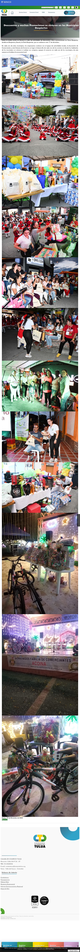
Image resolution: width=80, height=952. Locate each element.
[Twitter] (78, 518)
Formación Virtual (34, 12)
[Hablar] (76, 7)
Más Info (14, 918)
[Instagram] (78, 525)
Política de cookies (49, 948)
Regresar (5, 820)
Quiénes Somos (23, 12)
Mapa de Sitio (5, 889)
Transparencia (51, 12)
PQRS (43, 12)
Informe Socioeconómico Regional (12, 886)
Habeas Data (5, 882)
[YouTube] (78, 521)
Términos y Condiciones (6, 917)
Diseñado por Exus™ (5, 918)
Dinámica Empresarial (8, 884)
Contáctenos (5, 877)
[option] (9, 946)
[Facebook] (78, 515)
